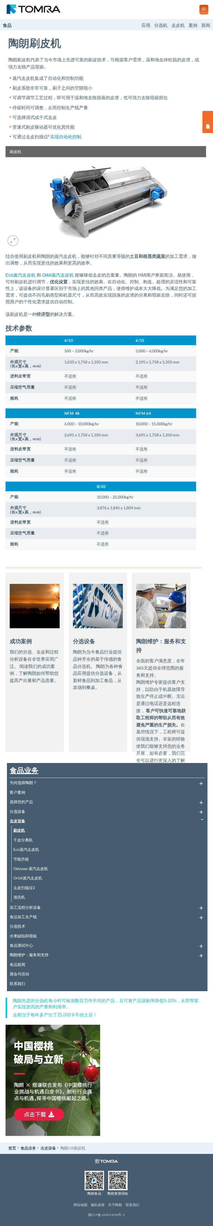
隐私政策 (98, 1205)
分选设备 (17, 811)
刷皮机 (19, 830)
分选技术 (17, 926)
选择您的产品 (21, 801)
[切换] (201, 782)
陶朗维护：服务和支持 (29, 954)
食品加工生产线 (23, 916)
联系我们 (17, 983)
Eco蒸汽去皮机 (21, 275)
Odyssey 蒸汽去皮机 (30, 868)
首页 (12, 1148)
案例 (193, 25)
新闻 (205, 25)
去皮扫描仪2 (24, 887)
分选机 (161, 25)
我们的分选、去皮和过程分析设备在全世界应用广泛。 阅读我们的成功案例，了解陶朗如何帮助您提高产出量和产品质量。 (34, 666)
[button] (204, 10)
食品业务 (24, 770)
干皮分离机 (23, 840)
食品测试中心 (21, 945)
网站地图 (80, 1205)
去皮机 (178, 25)
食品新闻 (17, 964)
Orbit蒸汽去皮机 (58, 275)
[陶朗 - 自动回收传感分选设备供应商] (97, 10)
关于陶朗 (115, 1205)
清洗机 (19, 897)
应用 (145, 25)
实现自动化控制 (65, 136)
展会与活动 (19, 973)
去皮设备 (17, 820)
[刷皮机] (106, 196)
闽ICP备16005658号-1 (106, 1215)
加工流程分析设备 (25, 907)
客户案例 (17, 792)
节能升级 (21, 859)
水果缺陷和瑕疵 (23, 936)
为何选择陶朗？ (23, 782)
